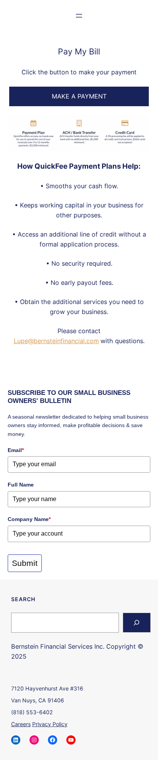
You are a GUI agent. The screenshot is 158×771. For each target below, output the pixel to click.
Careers (21, 724)
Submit (25, 563)
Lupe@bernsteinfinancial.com (56, 341)
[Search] (137, 623)
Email (16, 450)
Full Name (21, 485)
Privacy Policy (49, 724)
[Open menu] (79, 15)
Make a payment (79, 96)
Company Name (29, 519)
